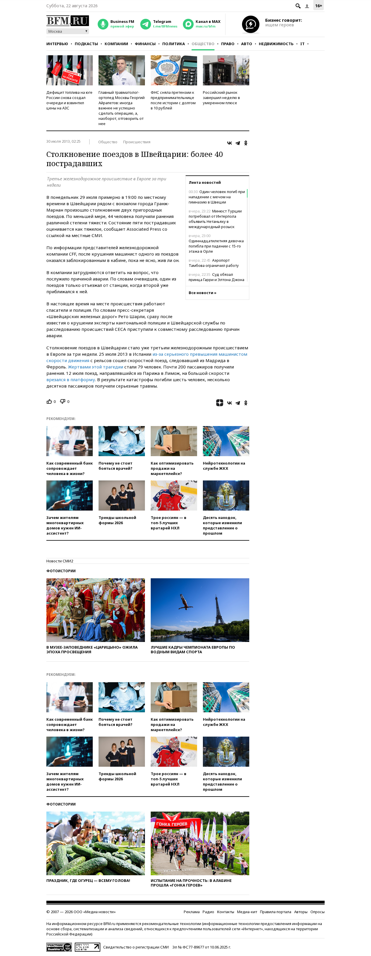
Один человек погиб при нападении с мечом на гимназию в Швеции (217, 197)
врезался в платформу (70, 379)
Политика (173, 43)
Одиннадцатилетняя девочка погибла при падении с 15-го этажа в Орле (216, 243)
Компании (116, 43)
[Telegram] (237, 143)
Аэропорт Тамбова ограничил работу (214, 263)
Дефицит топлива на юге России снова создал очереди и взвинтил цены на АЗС (69, 100)
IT (302, 43)
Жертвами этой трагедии (95, 367)
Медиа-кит (247, 911)
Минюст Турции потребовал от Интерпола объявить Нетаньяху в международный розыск (215, 218)
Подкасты (86, 43)
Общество (203, 43)
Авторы (301, 911)
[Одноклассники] (245, 143)
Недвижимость (276, 43)
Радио (208, 911)
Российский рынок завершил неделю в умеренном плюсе (221, 97)
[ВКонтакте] (229, 143)
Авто (246, 43)
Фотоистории (61, 570)
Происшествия (136, 142)
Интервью (57, 43)
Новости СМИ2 (59, 561)
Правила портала (275, 911)
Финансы (145, 43)
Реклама (192, 911)
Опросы (317, 911)
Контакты (225, 911)
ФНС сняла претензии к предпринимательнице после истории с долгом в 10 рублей (173, 100)
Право (227, 43)
